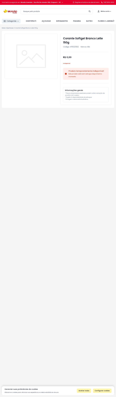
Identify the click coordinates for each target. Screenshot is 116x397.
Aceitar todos (84, 391)
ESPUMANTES (62, 21)
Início (3, 28)
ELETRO (89, 21)
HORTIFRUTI (31, 21)
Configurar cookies (102, 391)
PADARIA (77, 21)
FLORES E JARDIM (105, 21)
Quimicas (10, 28)
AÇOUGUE (46, 21)
